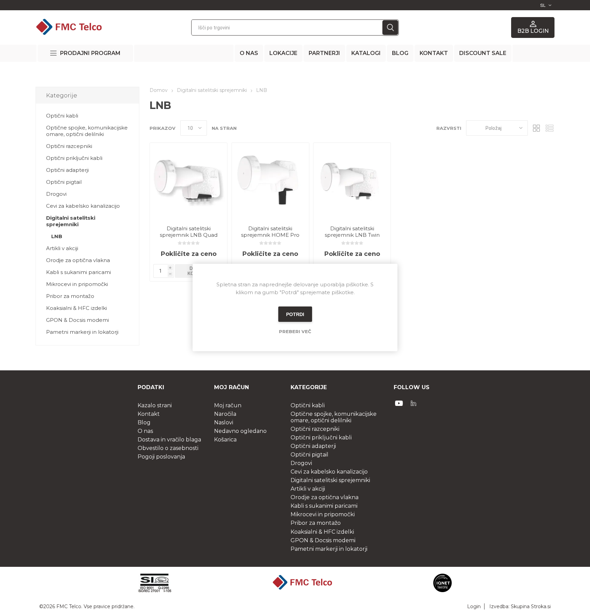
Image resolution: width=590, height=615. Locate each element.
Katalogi (366, 53)
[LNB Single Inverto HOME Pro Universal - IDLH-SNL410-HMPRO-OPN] (270, 181)
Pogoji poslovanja (161, 456)
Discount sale (482, 53)
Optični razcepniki (69, 146)
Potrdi (295, 314)
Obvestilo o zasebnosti (168, 448)
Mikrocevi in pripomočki (77, 284)
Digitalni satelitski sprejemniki (70, 221)
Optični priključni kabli (74, 158)
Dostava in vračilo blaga (169, 439)
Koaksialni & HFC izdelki (76, 308)
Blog (400, 53)
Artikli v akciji (62, 248)
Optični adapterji (67, 170)
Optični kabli (62, 115)
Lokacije (283, 53)
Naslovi (223, 422)
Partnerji (324, 53)
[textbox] (287, 27)
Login (474, 606)
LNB (56, 236)
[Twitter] (413, 403)
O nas (249, 53)
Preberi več (295, 331)
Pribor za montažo (70, 296)
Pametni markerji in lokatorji (82, 332)
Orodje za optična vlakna (78, 260)
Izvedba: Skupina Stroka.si (520, 606)
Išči (390, 27)
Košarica (225, 439)
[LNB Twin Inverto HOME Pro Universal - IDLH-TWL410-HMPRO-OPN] (352, 181)
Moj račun (227, 405)
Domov (159, 90)
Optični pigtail (64, 182)
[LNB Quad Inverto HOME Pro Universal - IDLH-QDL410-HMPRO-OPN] (188, 181)
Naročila (225, 414)
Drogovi (56, 194)
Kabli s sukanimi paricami (78, 272)
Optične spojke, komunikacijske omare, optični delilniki (87, 130)
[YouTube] (399, 403)
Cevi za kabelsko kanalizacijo (83, 206)
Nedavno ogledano (240, 431)
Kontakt (434, 53)
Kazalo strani (155, 405)
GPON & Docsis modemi (77, 320)
